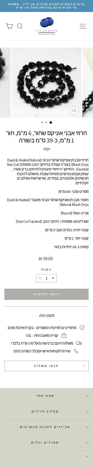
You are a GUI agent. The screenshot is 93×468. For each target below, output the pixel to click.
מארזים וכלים (45, 442)
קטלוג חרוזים (45, 411)
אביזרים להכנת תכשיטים (45, 427)
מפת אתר (45, 396)
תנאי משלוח (46, 366)
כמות (46, 269)
